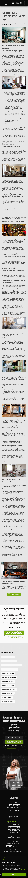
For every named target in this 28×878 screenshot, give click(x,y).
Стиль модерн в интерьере (8, 681)
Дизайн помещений (14, 824)
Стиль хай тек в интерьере (8, 693)
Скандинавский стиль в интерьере (9, 669)
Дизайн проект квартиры (14, 826)
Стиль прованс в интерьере (8, 673)
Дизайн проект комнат (14, 830)
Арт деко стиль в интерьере (8, 701)
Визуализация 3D (14, 832)
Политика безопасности (14, 810)
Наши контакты (14, 811)
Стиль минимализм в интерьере (9, 689)
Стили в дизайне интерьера (8, 657)
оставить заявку (22, 553)
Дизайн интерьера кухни (14, 827)
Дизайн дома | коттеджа (14, 822)
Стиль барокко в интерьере (8, 685)
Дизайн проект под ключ (14, 804)
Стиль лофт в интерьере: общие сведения (11, 665)
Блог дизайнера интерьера (14, 808)
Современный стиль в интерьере (9, 661)
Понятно (14, 874)
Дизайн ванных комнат (14, 829)
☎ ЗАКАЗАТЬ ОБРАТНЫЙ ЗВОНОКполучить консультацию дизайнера (14, 632)
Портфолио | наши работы (14, 807)
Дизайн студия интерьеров (14, 821)
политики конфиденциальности (16, 637)
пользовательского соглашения (12, 638)
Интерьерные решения (7, 697)
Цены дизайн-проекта (14, 805)
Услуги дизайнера (14, 802)
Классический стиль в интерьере (9, 677)
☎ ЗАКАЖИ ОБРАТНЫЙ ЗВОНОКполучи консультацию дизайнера (14, 741)
